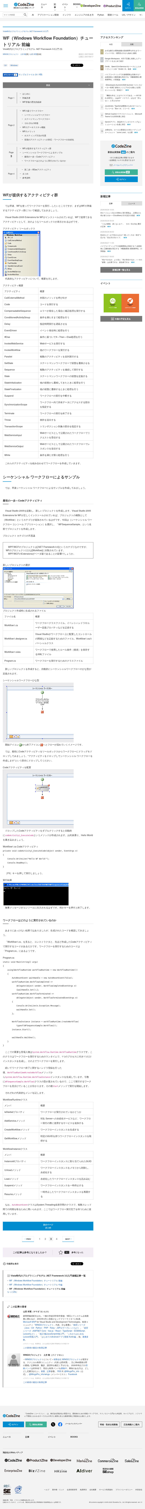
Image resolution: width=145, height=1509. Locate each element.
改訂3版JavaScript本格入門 (52, 1333)
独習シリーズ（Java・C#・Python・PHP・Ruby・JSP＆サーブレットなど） (54, 1326)
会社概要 (92, 1489)
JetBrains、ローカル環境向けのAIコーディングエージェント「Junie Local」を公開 (123, 130)
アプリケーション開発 (48, 14)
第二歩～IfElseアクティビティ (37, 169)
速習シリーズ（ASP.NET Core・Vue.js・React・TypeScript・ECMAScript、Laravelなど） (55, 1330)
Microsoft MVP (29, 1321)
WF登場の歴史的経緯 (31, 101)
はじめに (26, 93)
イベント (65, 6)
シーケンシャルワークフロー (37, 114)
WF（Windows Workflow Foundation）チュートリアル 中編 (35, 1284)
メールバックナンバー (123, 165)
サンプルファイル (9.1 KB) (30, 74)
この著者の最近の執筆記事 (35, 1347)
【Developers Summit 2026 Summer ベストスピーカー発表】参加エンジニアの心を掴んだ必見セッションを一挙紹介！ (123, 87)
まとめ (25, 173)
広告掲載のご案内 (131, 1424)
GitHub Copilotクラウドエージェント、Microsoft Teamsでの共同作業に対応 (123, 115)
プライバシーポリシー (124, 1489)
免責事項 (83, 1489)
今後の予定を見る (123, 318)
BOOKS (76, 4)
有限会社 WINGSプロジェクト (67, 1359)
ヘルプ (46, 1489)
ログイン (122, 179)
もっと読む (12, 1291)
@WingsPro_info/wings (39, 1374)
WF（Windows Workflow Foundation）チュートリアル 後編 (35, 1280)
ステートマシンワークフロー (37, 119)
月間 (131, 44)
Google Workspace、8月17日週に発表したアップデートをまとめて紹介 (123, 59)
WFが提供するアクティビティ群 (36, 148)
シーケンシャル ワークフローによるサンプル (42, 152)
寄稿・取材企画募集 (109, 1424)
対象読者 (26, 97)
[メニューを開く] (5, 5)
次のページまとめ (48, 1226)
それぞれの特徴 (31, 123)
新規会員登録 (122, 172)
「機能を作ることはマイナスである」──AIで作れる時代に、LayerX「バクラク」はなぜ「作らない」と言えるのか (123, 98)
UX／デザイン (129, 14)
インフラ (66, 14)
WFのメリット (28, 131)
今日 (111, 44)
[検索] (25, 15)
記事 (55, 6)
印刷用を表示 (13, 1263)
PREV (28, 1239)
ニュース (131, 203)
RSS (59, 1371)
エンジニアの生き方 (84, 14)
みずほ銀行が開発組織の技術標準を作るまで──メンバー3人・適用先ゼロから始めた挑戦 (123, 51)
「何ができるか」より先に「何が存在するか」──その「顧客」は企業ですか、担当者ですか (121, 260)
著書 (43, 1371)
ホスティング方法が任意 (35, 135)
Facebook (72, 1374)
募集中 (64, 1368)
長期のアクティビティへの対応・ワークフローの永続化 (49, 139)
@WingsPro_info (71, 1371)
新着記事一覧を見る (121, 269)
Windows (14, 65)
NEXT (67, 1239)
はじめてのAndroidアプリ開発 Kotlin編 (59, 1336)
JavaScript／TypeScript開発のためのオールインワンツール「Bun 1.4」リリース (123, 107)
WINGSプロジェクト (44, 1324)
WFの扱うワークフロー (32, 110)
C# (5, 65)
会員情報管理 (72, 1489)
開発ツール (113, 14)
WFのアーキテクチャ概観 (33, 127)
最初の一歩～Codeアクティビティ (39, 156)
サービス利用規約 (106, 1489)
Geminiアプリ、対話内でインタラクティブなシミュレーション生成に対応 (123, 123)
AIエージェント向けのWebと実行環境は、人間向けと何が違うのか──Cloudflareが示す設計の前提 (120, 213)
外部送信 (138, 1489)
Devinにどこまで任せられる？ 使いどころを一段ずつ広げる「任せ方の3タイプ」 (120, 236)
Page (11, 97)
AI (33, 14)
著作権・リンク (58, 1489)
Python (100, 14)
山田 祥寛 (33, 54)
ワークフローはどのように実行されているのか (45, 160)
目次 (48, 85)
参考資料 (26, 177)
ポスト (77, 65)
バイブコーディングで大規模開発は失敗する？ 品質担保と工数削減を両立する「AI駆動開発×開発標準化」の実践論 (123, 77)
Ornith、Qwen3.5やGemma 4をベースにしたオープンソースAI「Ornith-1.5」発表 (123, 67)
